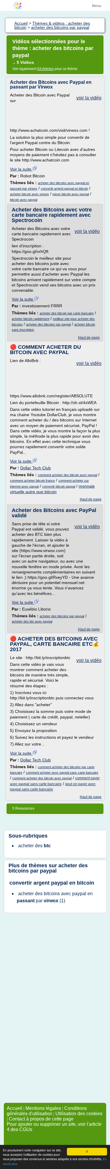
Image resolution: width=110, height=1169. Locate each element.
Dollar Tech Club (35, 468)
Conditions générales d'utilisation (47, 1111)
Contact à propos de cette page (41, 1118)
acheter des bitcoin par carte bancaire (67, 313)
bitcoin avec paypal (23, 199)
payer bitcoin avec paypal (71, 194)
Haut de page (89, 338)
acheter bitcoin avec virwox (29, 194)
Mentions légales (43, 1108)
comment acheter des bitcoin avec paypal (67, 475)
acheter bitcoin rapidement (30, 319)
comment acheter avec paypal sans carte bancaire (62, 772)
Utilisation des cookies (78, 1113)
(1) (55, 897)
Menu (96, 6)
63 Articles (45, 69)
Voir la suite (21, 169)
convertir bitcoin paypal (58, 486)
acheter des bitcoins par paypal (48, 324)
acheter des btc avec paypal (32, 621)
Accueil (14, 1108)
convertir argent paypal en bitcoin (64, 188)
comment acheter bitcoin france (32, 480)
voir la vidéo (88, 97)
